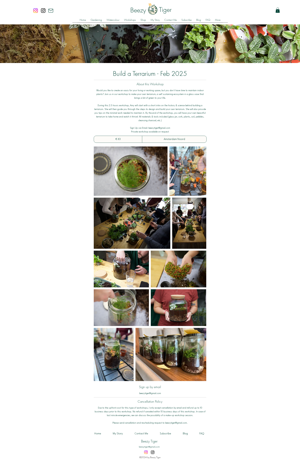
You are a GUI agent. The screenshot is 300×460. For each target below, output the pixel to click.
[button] (277, 10)
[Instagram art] (43, 11)
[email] (51, 11)
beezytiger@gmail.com (149, 447)
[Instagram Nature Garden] (146, 452)
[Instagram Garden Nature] (35, 11)
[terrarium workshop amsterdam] (131, 171)
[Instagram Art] (152, 452)
